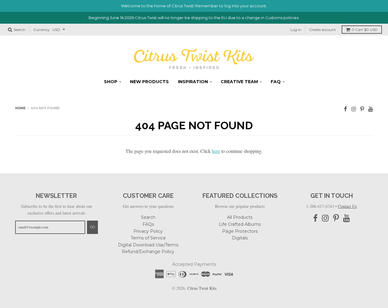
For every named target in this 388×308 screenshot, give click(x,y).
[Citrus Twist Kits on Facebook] (345, 108)
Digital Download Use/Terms (148, 245)
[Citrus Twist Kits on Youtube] (370, 108)
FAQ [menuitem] (276, 81)
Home (20, 108)
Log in (295, 29)
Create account (322, 29)
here (216, 151)
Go (92, 227)
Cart (365, 29)
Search (148, 217)
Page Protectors (240, 231)
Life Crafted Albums (240, 224)
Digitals (240, 238)
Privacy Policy (148, 231)
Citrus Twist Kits (201, 288)
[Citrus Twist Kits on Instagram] (353, 108)
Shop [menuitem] (110, 81)
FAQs (148, 224)
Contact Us (347, 206)
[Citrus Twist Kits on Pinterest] (362, 108)
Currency (41, 29)
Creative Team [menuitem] (239, 81)
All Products (240, 217)
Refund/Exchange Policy (148, 251)
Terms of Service (148, 238)
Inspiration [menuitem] (193, 81)
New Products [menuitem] (149, 81)
